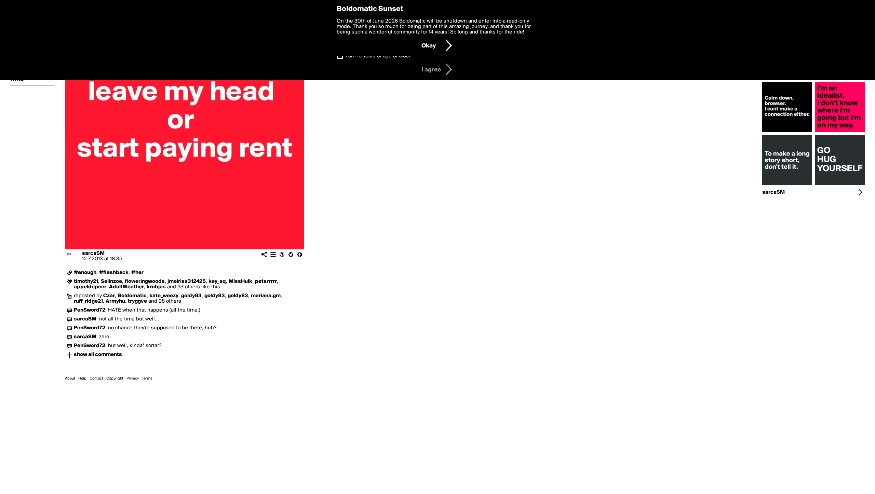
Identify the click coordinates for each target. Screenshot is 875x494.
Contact (96, 378)
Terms (147, 378)
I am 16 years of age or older (378, 56)
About (70, 378)
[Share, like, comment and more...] (787, 132)
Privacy (132, 378)
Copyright (114, 378)
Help (82, 378)
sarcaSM (93, 253)
